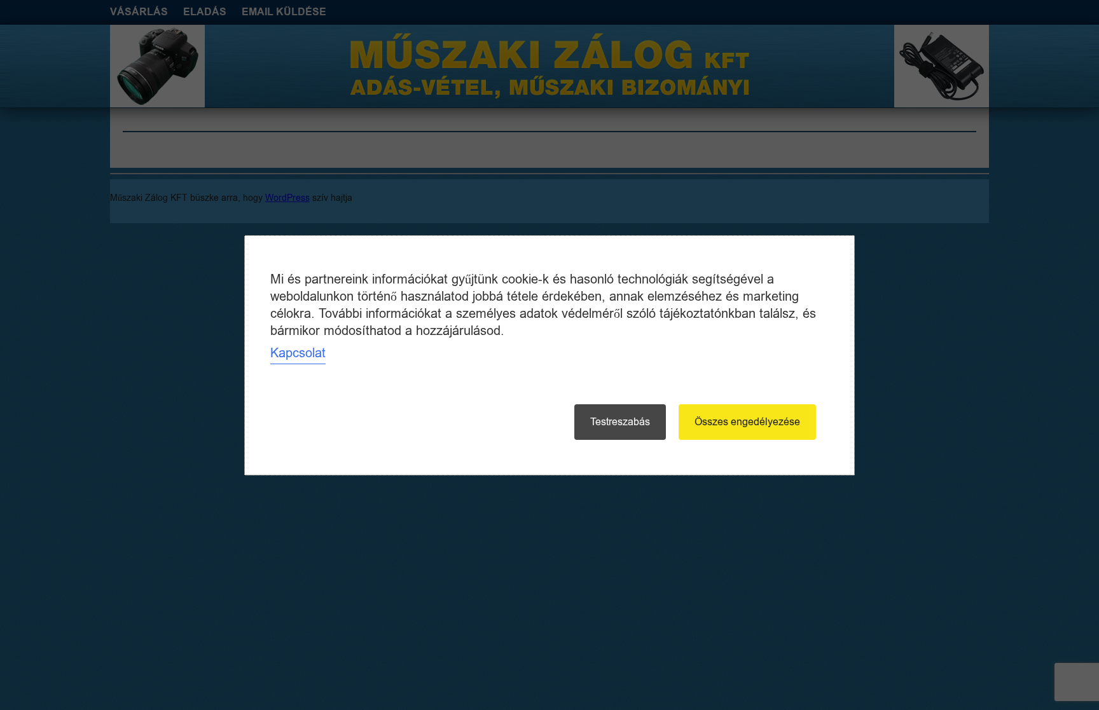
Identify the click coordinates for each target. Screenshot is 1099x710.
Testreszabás (620, 422)
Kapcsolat (298, 353)
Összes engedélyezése (747, 422)
